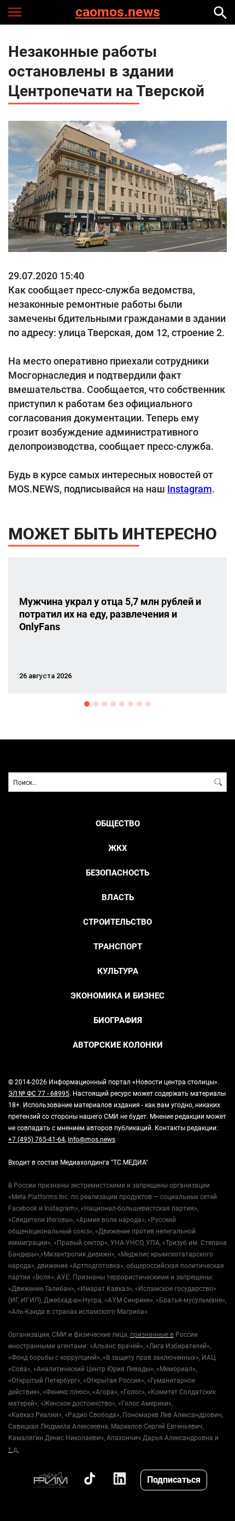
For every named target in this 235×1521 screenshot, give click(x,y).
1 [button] (87, 704)
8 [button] (148, 704)
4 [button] (113, 704)
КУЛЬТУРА (117, 971)
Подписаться (174, 1479)
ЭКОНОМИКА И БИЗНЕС (117, 995)
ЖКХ (117, 848)
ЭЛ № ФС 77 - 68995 (38, 1093)
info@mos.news (91, 1139)
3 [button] (104, 704)
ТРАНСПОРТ (117, 946)
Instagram (189, 488)
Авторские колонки (118, 1045)
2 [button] (95, 704)
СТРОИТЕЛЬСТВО (117, 922)
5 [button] (122, 704)
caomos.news (117, 12)
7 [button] (139, 704)
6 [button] (130, 704)
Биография (117, 1020)
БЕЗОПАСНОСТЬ (117, 872)
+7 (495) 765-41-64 (36, 1139)
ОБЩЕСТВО (118, 823)
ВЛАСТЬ (118, 897)
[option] (117, 625)
